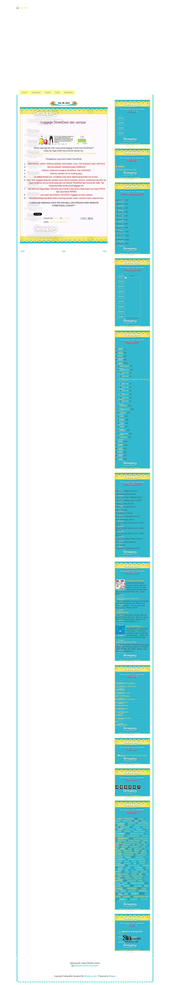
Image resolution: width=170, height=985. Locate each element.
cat (147, 867)
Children (139, 829)
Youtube (145, 865)
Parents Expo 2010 (131, 853)
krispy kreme (131, 881)
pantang (123, 891)
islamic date (137, 878)
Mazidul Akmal (121, 702)
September (125, 409)
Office (144, 851)
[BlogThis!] (84, 218)
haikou (120, 876)
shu (116, 722)
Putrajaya (118, 857)
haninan (127, 876)
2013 (120, 360)
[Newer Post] (22, 252)
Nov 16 (126, 391)
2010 (120, 445)
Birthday (121, 825)
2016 (120, 349)
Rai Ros (132, 276)
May (122, 423)
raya (120, 894)
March (123, 430)
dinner (118, 872)
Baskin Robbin (143, 823)
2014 (120, 356)
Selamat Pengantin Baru (136, 859)
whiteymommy (121, 725)
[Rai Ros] (132, 316)
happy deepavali (137, 876)
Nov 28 (126, 376)
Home (24, 92)
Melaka (118, 851)
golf (147, 874)
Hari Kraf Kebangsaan (140, 838)
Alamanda (129, 818)
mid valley (137, 886)
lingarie (117, 883)
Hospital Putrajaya (134, 840)
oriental (143, 888)
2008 (120, 452)
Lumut (143, 846)
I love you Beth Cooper (131, 842)
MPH (130, 849)
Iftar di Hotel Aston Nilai (126, 642)
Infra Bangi (126, 844)
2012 (120, 363)
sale (126, 894)
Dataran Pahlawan (139, 831)
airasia (120, 868)
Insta (57, 92)
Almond (140, 819)
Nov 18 (126, 387)
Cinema (118, 831)
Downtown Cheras (136, 834)
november (63, 222)
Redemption (139, 857)
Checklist (146, 827)
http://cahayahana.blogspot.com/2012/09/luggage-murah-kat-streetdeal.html (63, 153)
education (135, 872)
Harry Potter (122, 840)
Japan (139, 844)
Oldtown (118, 853)
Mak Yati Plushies (122, 696)
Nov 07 (126, 394)
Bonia (130, 825)
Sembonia (118, 861)
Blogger (112, 976)
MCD (123, 849)
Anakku (117, 821)
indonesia (128, 878)
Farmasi (144, 836)
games (125, 874)
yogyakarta (144, 899)
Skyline (126, 861)
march (126, 885)
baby (128, 868)
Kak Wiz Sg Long (122, 693)
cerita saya (54, 222)
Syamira (118, 715)
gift (140, 874)
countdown (140, 870)
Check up (136, 827)
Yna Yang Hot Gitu (123, 718)
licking (140, 881)
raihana (121, 166)
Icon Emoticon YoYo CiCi (125, 686)
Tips (134, 863)
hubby (118, 878)
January (124, 437)
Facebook (36, 92)
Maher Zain (138, 849)
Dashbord (68, 92)
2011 (120, 442)
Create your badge (132, 318)
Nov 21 (126, 384)
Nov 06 (126, 398)
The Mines (127, 863)
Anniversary (127, 821)
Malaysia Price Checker (125, 699)
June (122, 420)
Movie (137, 851)
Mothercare (128, 851)
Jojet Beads (120, 690)
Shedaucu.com (90, 976)
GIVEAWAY (123, 838)
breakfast (139, 868)
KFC (145, 845)
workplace (134, 899)
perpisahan (132, 891)
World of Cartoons (134, 865)
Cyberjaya (127, 831)
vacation (126, 897)
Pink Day (118, 855)
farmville (118, 874)
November (125, 370)
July (122, 416)
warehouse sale (141, 896)
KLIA (117, 847)
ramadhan (142, 891)
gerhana (133, 874)
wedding (123, 899)
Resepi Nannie (121, 709)
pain (116, 891)
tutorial (117, 897)
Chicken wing (129, 829)
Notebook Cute (121, 706)
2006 (120, 459)
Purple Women (140, 855)
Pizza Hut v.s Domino (135, 581)
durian (127, 872)
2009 (120, 449)
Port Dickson (128, 855)
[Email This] (81, 218)
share (134, 893)
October (124, 406)
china (120, 870)
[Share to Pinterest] (92, 218)
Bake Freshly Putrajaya (125, 683)
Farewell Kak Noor (133, 836)
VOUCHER (120, 865)
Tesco (117, 863)
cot (132, 870)
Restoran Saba (120, 859)
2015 (120, 353)
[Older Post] (105, 252)
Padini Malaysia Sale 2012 (128, 599)
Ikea (142, 842)
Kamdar (124, 847)
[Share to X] (87, 218)
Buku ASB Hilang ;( (134, 626)
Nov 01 (126, 401)
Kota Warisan (134, 846)
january (118, 880)
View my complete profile (125, 170)
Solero (134, 861)
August (123, 413)
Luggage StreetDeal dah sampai (135, 379)
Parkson (144, 853)
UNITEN (142, 863)
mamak (118, 886)
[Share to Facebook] (89, 218)
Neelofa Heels (123, 612)
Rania (128, 857)
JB (133, 844)
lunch (125, 883)
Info (117, 845)
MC (116, 849)
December (125, 366)
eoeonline (144, 872)
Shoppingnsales (122, 712)
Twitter (48, 92)
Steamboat (142, 861)
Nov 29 (126, 373)
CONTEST (125, 827)
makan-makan (137, 883)
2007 (120, 456)
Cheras (120, 829)
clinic (126, 870)
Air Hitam (118, 819)
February (124, 434)
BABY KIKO (131, 823)
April (122, 427)
